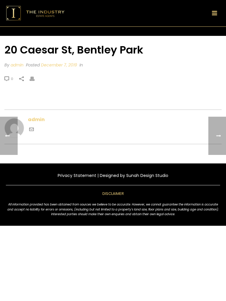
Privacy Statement (77, 175)
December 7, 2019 (59, 65)
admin (17, 65)
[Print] (35, 79)
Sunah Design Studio (147, 175)
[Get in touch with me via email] (31, 130)
